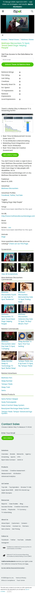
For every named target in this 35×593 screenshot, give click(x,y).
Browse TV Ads (26, 487)
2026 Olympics (6, 493)
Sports (13, 457)
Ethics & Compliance (8, 580)
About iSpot (5, 523)
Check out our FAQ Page (18, 244)
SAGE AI (20, 460)
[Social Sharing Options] (2, 35)
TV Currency (21, 509)
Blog (21, 504)
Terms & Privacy (21, 578)
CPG (18, 457)
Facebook (5, 195)
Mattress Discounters (9, 188)
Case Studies (13, 504)
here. (26, 564)
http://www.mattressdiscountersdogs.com (18, 216)
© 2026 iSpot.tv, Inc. (7, 578)
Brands (12, 454)
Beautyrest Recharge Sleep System (15, 408)
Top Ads (4, 487)
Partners (25, 526)
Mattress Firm (6, 378)
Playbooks (11, 509)
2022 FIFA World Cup (22, 490)
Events (3, 509)
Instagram (5, 543)
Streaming (5, 457)
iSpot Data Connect (8, 460)
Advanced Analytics (8, 476)
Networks (20, 454)
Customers (15, 523)
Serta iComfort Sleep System (12, 405)
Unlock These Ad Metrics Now (17, 64)
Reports (4, 504)
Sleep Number (6, 381)
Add (9, 227)
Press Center (6, 526)
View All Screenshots (9, 274)
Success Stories (6, 507)
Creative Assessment (17, 471)
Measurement (6, 473)
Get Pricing (16, 529)
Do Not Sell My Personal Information (12, 568)
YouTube (19, 195)
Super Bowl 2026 (7, 490)
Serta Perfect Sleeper (9, 399)
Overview (4, 454)
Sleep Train (5, 387)
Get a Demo (5, 529)
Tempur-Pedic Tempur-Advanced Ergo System (16, 412)
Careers (24, 523)
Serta (3, 390)
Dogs (3, 237)
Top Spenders (14, 487)
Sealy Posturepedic (9, 402)
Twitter (12, 195)
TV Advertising (6, 512)
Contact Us (17, 526)
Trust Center (21, 580)
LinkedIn (28, 540)
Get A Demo (7, 438)
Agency (28, 454)
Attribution (17, 473)
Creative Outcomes (21, 507)
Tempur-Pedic (7, 384)
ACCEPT (9, 591)
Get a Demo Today (10, 155)
